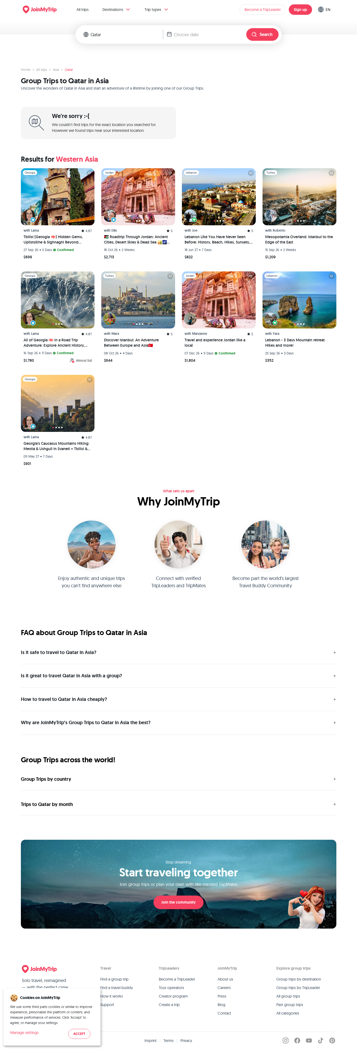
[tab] (53, 221)
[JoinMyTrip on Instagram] (286, 1040)
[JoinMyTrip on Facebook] (297, 1040)
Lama (35, 230)
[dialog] (52, 1017)
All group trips (288, 996)
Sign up (300, 9)
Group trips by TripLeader (298, 987)
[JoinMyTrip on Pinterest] (332, 1040)
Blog (221, 1004)
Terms (168, 1040)
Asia (56, 69)
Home (25, 69)
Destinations (112, 9)
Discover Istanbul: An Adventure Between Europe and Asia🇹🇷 (131, 342)
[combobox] (127, 34)
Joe (194, 230)
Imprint (150, 1040)
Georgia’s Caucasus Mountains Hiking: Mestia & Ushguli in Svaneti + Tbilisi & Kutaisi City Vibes (56, 446)
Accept (79, 1034)
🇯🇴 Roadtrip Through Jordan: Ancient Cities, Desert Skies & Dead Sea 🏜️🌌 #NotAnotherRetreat (136, 239)
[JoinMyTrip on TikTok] (320, 1040)
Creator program (173, 996)
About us (225, 979)
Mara (115, 333)
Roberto (279, 230)
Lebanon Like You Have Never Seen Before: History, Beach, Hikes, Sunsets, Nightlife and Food (217, 239)
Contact (224, 1013)
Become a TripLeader (263, 9)
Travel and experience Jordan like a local (215, 342)
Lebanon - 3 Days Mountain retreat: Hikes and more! (295, 342)
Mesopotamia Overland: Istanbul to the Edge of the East (299, 239)
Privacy (186, 1040)
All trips (82, 9)
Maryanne (199, 333)
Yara (276, 333)
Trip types (152, 9)
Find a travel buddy (116, 987)
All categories (287, 1013)
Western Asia (77, 159)
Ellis (114, 230)
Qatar (69, 69)
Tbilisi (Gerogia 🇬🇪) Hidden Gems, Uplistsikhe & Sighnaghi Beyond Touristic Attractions (53, 239)
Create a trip (169, 1004)
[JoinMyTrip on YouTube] (309, 1040)
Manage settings (24, 1032)
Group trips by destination (298, 979)
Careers (224, 987)
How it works (111, 996)
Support (107, 1004)
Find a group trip (114, 979)
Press (222, 996)
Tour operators (171, 987)
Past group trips (289, 1004)
